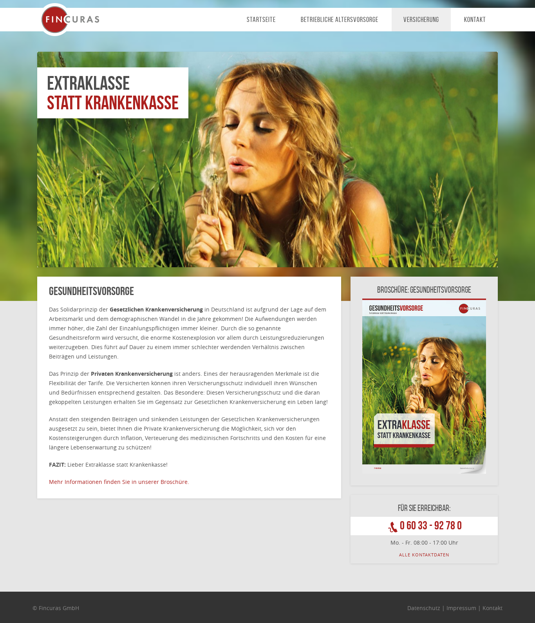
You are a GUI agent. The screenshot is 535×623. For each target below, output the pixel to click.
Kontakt (475, 20)
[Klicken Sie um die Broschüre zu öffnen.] (424, 386)
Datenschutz (423, 608)
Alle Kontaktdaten (424, 555)
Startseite (261, 20)
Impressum (461, 608)
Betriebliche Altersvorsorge (339, 20)
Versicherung (421, 20)
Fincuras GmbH (70, 19)
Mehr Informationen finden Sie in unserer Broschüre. (119, 481)
